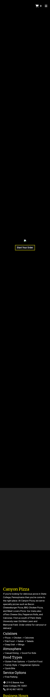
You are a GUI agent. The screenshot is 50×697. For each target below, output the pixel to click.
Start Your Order (25, 247)
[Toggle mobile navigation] (46, 6)
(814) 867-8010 (14, 689)
